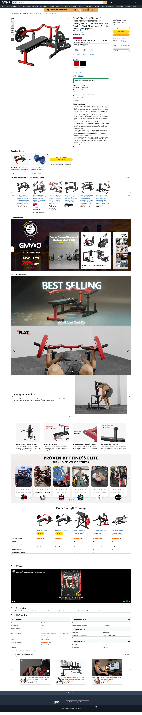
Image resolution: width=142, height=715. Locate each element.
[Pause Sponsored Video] (48, 671)
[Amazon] (6, 2)
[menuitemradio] (127, 601)
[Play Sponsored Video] (71, 668)
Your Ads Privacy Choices (89, 707)
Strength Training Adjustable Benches (54, 637)
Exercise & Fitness (24, 13)
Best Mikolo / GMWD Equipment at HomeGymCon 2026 (30, 572)
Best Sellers (35, 6)
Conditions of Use (50, 707)
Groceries (51, 6)
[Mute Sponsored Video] (48, 674)
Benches (45, 13)
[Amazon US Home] (56, 702)
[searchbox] (60, 2)
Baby (134, 6)
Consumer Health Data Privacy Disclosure (72, 707)
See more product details (80, 144)
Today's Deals (68, 6)
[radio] (12, 19)
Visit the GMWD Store (78, 31)
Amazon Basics (27, 6)
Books (75, 6)
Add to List (116, 50)
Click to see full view (43, 74)
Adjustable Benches (53, 13)
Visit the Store (86, 267)
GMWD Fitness (124, 38)
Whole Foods (59, 6)
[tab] (70, 371)
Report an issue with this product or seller (85, 147)
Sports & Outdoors (15, 13)
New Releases (43, 6)
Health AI (9, 6)
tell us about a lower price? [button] (29, 650)
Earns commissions (28, 570)
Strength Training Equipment (36, 13)
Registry (97, 6)
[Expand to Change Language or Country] (75, 702)
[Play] (12, 601)
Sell (87, 6)
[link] (40, 159)
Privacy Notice (59, 707)
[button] (3, 6)
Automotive (128, 6)
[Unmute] (129, 601)
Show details (56, 167)
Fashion (91, 6)
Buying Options (79, 533)
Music (102, 6)
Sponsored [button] (13, 656)
